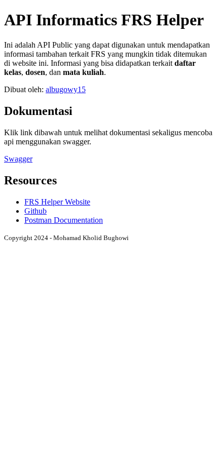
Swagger (18, 158)
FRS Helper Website (57, 202)
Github (35, 211)
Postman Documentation (63, 220)
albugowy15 (66, 89)
